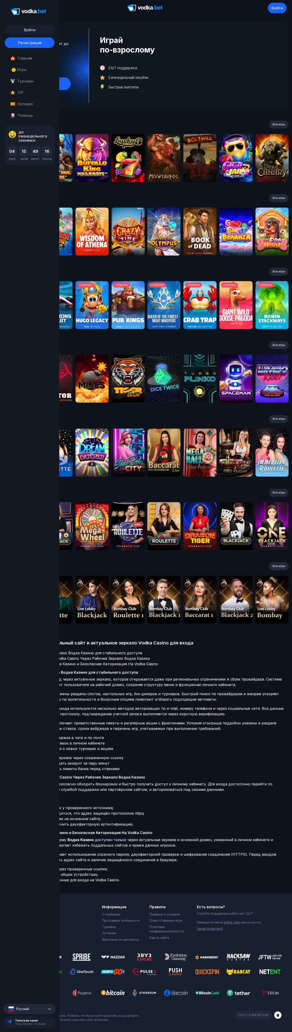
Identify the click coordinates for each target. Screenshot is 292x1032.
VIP (20, 92)
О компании (111, 914)
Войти (277, 8)
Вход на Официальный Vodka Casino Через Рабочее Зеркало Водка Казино (81, 658)
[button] (30, 1009)
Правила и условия (164, 914)
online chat (231, 922)
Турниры (25, 81)
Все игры (279, 124)
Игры (20, 69)
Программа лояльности (121, 920)
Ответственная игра (165, 920)
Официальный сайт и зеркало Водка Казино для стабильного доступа (77, 653)
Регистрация (30, 42)
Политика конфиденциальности (166, 929)
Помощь (25, 115)
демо (92, 170)
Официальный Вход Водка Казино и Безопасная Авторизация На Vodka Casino (85, 664)
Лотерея (25, 104)
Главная (24, 58)
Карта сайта (159, 938)
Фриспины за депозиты (120, 939)
